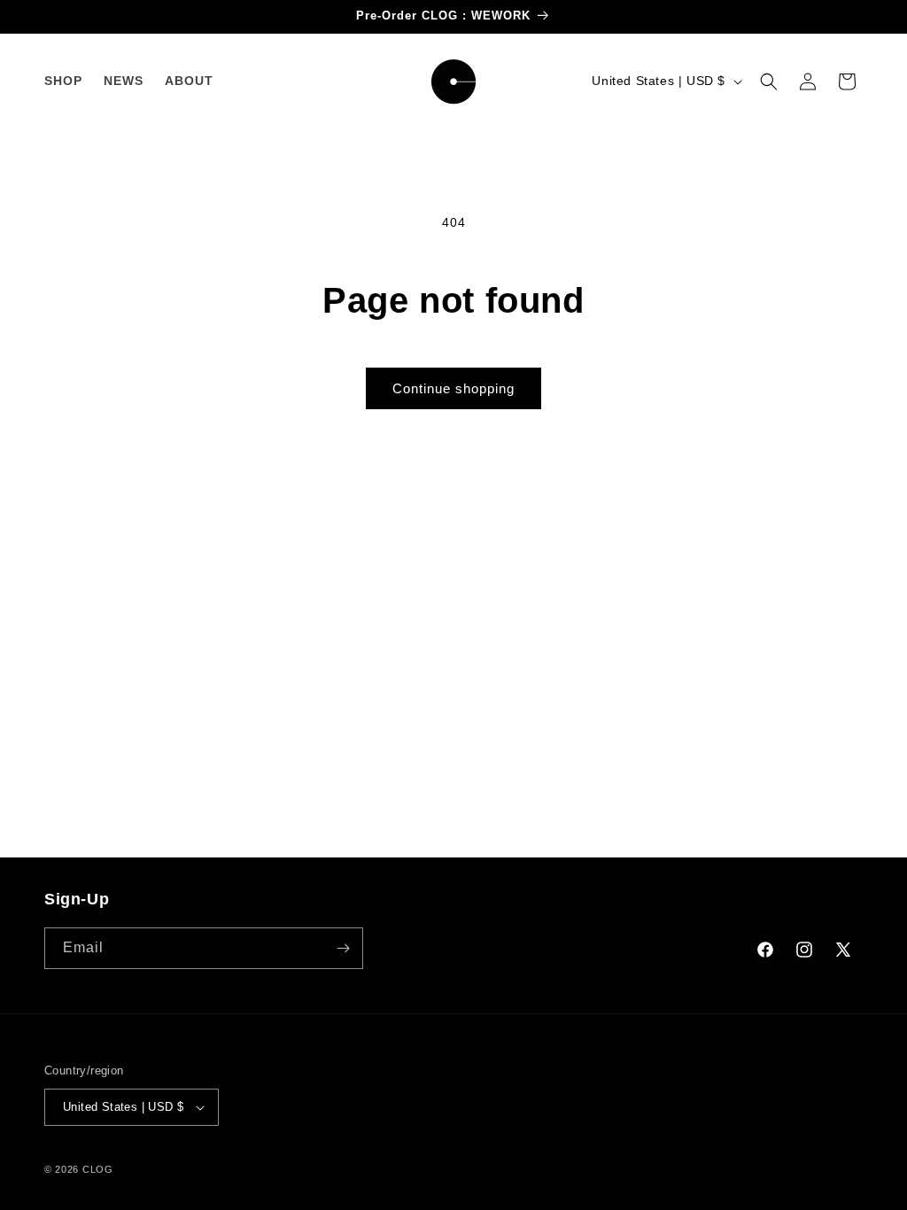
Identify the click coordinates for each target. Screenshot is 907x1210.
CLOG (97, 1169)
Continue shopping (453, 388)
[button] (768, 81)
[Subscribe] (342, 948)
